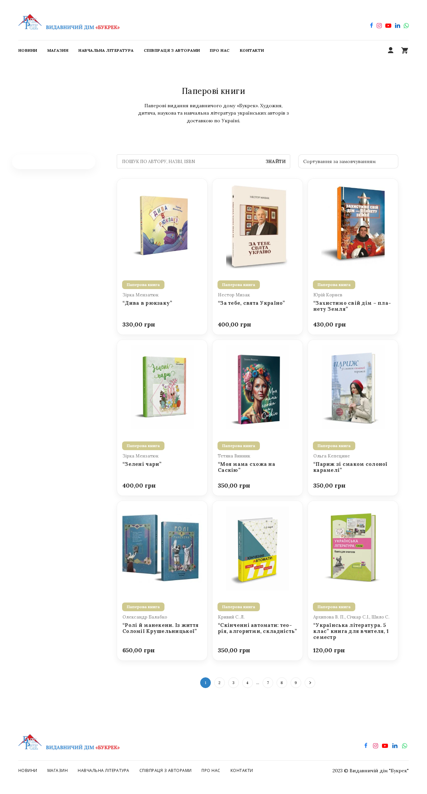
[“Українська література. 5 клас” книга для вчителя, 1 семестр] (353, 547)
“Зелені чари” (142, 464)
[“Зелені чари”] (162, 386)
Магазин (57, 770)
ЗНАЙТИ (276, 161)
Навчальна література (103, 770)
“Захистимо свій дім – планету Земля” (352, 306)
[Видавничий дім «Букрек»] (69, 20)
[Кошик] (405, 50)
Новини (27, 770)
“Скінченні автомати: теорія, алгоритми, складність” (257, 628)
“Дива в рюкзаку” (147, 303)
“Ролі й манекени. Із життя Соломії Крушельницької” (160, 628)
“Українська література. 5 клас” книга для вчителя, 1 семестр (351, 631)
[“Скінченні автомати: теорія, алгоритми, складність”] (257, 547)
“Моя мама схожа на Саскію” (246, 467)
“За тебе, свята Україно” (251, 303)
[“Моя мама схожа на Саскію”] (257, 386)
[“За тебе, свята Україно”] (257, 225)
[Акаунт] (391, 50)
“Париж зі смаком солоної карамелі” (350, 467)
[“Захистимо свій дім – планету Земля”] (353, 225)
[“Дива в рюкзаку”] (162, 225)
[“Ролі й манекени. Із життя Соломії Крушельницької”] (162, 547)
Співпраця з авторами (165, 770)
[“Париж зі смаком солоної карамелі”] (353, 386)
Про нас (210, 770)
